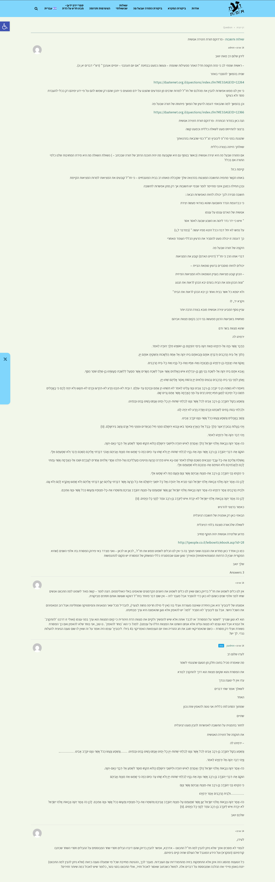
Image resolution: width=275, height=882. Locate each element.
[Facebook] (5, 388)
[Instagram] (5, 378)
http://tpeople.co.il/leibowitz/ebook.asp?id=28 (211, 542)
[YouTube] (5, 398)
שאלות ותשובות (234, 39)
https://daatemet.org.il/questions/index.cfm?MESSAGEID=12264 (199, 82)
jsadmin (231, 645)
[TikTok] (5, 368)
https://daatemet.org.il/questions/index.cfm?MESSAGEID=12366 (199, 112)
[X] (5, 359)
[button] (5, 26)
